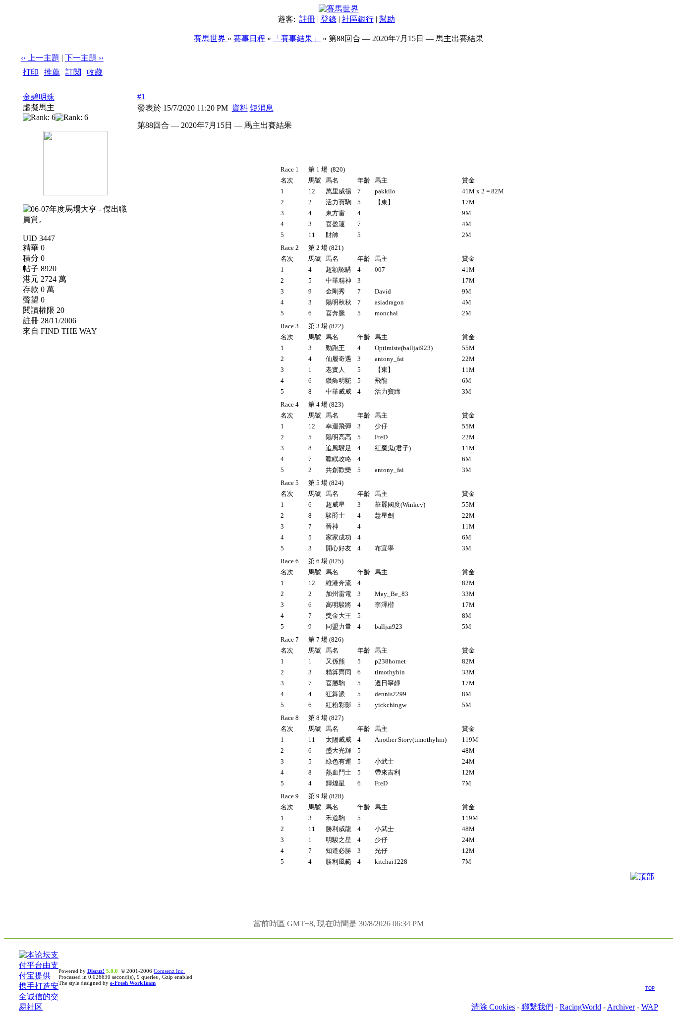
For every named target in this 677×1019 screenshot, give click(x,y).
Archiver (621, 1007)
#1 (141, 96)
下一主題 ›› (84, 58)
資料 (240, 108)
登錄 (329, 19)
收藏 (95, 72)
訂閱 (73, 72)
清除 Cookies (493, 1007)
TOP (650, 988)
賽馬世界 (210, 38)
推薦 (52, 72)
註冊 (307, 19)
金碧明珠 (39, 97)
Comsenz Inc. (169, 971)
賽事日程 (249, 38)
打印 (31, 72)
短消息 (262, 108)
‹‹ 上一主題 (40, 58)
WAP (649, 1007)
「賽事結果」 (297, 38)
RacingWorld (580, 1007)
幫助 (387, 19)
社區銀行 (358, 19)
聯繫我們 (537, 1007)
